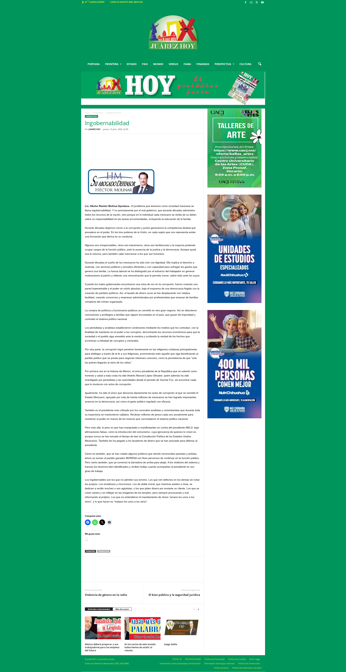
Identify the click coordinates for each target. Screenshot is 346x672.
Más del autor (122, 609)
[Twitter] (257, 2)
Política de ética (221, 667)
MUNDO (158, 64)
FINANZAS (202, 64)
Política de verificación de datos (247, 667)
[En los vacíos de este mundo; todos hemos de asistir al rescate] (143, 628)
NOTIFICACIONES (193, 659)
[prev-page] (194, 609)
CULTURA (245, 64)
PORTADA (94, 64)
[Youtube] (262, 2)
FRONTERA (111, 64)
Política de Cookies (237, 659)
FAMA (187, 64)
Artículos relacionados (99, 609)
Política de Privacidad (215, 659)
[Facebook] (245, 2)
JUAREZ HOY (95, 129)
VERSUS (173, 64)
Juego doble (170, 644)
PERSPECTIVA (223, 64)
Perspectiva (98, 112)
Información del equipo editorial (219, 663)
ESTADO (132, 64)
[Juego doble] (182, 628)
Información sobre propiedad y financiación (180, 663)
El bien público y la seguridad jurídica (174, 595)
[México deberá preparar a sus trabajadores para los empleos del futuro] (103, 628)
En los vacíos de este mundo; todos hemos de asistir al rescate (140, 647)
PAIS (145, 64)
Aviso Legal (254, 659)
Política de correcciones (249, 663)
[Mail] (251, 2)
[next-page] (198, 609)
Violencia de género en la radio (106, 595)
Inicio (87, 112)
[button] (260, 64)
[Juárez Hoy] (173, 32)
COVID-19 (176, 659)
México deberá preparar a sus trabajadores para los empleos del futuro (102, 647)
